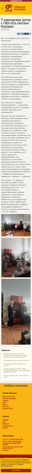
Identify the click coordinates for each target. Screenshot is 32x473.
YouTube (5, 428)
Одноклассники (8, 408)
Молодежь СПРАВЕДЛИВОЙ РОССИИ (12, 444)
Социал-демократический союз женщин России (13, 447)
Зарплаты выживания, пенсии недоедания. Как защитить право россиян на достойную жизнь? (15, 355)
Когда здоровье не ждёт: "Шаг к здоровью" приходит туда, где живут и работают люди (16, 370)
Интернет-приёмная (9, 398)
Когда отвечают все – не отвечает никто (15, 376)
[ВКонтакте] (18, 34)
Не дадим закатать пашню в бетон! (15, 361)
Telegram (5, 400)
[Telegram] (30, 34)
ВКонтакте (6, 406)
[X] (25, 34)
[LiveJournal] (28, 34)
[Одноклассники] (21, 34)
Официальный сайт (9, 396)
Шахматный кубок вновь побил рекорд (14, 364)
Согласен (16, 470)
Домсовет (6, 450)
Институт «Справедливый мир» (13, 439)
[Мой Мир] (23, 34)
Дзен (4, 402)
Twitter (5, 404)
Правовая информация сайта (12, 465)
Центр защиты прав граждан (12, 441)
